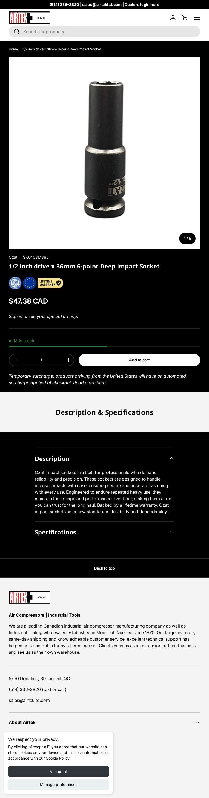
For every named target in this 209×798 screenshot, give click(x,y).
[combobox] (104, 31)
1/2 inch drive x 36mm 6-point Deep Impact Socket (62, 49)
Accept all (58, 771)
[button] (185, 18)
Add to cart (139, 359)
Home (13, 49)
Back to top (104, 568)
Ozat (13, 257)
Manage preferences (58, 784)
